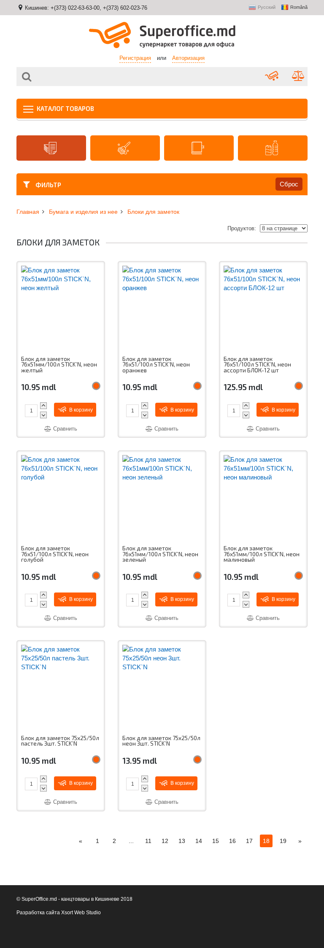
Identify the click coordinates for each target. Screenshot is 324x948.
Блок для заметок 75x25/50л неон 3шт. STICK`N (161, 741)
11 (148, 841)
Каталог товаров (64, 108)
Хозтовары (125, 148)
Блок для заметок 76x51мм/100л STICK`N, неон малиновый (262, 554)
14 (198, 841)
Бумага (51, 148)
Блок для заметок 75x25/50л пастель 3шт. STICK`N (60, 741)
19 (283, 841)
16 (232, 841)
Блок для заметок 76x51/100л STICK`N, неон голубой (55, 554)
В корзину (80, 410)
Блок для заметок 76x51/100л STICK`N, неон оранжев (156, 365)
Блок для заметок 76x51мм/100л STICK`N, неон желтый (59, 365)
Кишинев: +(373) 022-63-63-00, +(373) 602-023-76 (86, 8)
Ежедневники (199, 148)
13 (181, 841)
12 (165, 841)
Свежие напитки (273, 148)
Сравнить (64, 429)
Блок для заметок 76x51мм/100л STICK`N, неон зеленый (160, 554)
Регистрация (135, 58)
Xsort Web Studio (81, 913)
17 (249, 841)
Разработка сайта (38, 913)
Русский (266, 7)
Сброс (289, 184)
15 (215, 841)
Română (299, 7)
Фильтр (47, 185)
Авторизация (188, 58)
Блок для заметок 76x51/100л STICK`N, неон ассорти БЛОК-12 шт (257, 365)
